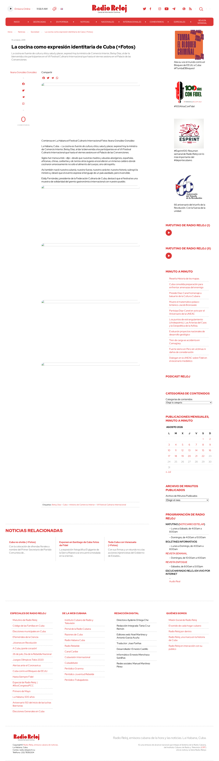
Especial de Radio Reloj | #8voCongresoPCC (25, 684)
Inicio (17, 22)
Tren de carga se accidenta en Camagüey (184, 342)
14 (196, 450)
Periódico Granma (74, 668)
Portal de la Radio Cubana (78, 628)
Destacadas (39, 22)
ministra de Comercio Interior (82, 504)
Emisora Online (22, 8)
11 (176, 450)
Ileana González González (23, 72)
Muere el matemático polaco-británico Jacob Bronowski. (184, 303)
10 (169, 450)
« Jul (168, 471)
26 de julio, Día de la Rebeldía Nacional (32, 654)
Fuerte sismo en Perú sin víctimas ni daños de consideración (187, 350)
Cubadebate (71, 662)
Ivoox (184, 8)
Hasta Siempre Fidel (23, 676)
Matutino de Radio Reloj (25, 620)
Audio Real (174, 581)
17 (169, 456)
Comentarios (157, 22)
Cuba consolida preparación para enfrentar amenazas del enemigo (186, 286)
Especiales (179, 22)
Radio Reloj (109, 9)
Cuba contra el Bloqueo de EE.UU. (30, 671)
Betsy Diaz (56, 504)
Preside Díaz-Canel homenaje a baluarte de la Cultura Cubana (185, 294)
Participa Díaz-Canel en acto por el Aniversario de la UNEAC (187, 312)
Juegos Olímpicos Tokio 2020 (28, 659)
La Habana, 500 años (24, 696)
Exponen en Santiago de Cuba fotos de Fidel (79, 544)
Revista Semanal (202, 21)
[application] (169, 233)
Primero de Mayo (21, 691)
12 (182, 450)
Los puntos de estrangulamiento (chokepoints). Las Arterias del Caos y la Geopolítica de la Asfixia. (187, 322)
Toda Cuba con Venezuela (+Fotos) (122, 544)
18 (176, 456)
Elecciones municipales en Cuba (29, 631)
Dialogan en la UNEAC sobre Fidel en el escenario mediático (188, 359)
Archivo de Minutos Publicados (181, 495)
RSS (190, 8)
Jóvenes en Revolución (25, 642)
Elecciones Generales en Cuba (28, 711)
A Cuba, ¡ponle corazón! (25, 648)
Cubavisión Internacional (77, 657)
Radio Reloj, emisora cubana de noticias (40, 745)
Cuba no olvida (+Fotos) (22, 542)
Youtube (167, 8)
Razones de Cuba (74, 634)
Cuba (65, 504)
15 (203, 450)
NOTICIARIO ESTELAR (191, 524)
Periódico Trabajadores (76, 679)
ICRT (203, 747)
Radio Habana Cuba (75, 640)
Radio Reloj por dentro (180, 631)
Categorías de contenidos (179, 399)
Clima (54, 9)
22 (203, 456)
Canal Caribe (71, 651)
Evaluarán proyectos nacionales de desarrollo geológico (187, 333)
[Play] (168, 232)
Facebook (150, 8)
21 (196, 456)
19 (182, 456)
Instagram (159, 8)
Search (201, 9)
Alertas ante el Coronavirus (27, 665)
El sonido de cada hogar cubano (185, 625)
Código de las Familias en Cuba (28, 625)
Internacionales (132, 22)
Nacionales (107, 22)
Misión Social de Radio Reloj (183, 620)
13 (189, 450)
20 (189, 456)
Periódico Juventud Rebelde (79, 674)
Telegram (173, 8)
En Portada (62, 22)
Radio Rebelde (72, 645)
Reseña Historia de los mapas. (184, 278)
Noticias (84, 22)
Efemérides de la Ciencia (25, 637)
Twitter (144, 8)
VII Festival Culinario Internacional (111, 504)
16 (210, 450)
